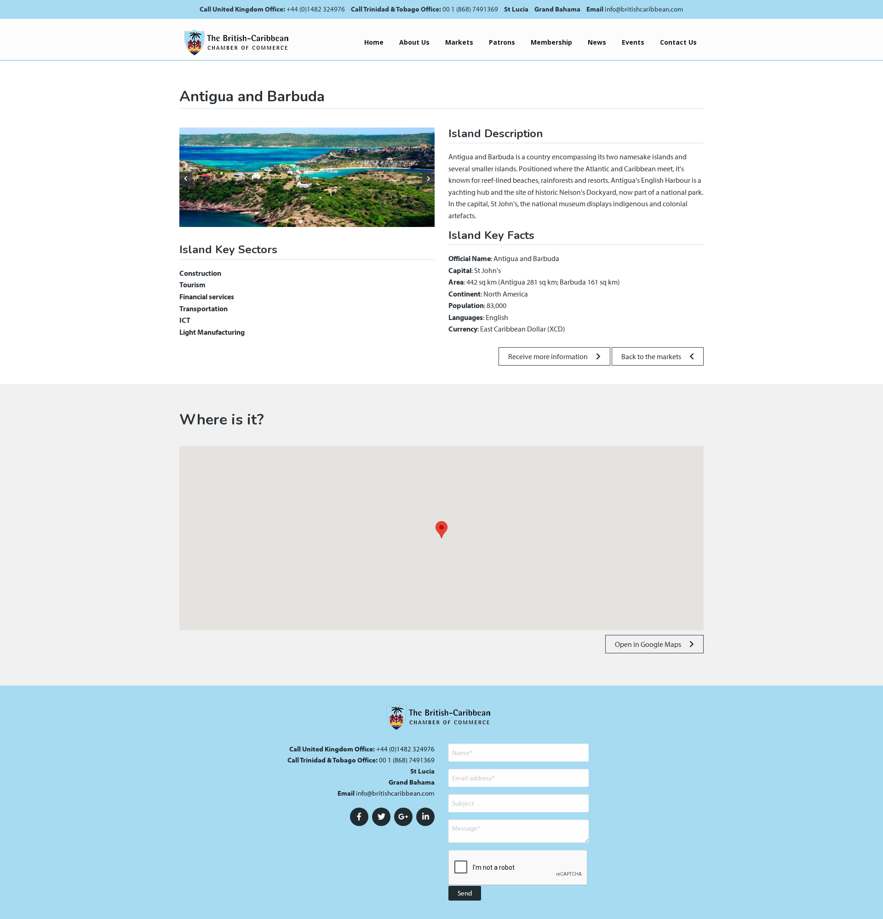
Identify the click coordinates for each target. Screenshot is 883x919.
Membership (551, 42)
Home (374, 42)
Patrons (502, 42)
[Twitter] (381, 817)
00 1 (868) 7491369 (470, 9)
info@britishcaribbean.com (644, 9)
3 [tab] (315, 222)
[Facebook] (359, 817)
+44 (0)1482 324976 (316, 9)
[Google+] (403, 817)
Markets (459, 42)
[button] (441, 529)
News (597, 42)
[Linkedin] (425, 817)
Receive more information (548, 356)
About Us (414, 42)
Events (633, 42)
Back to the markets (651, 356)
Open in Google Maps (648, 644)
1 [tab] (300, 222)
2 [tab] (308, 222)
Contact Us (678, 42)
